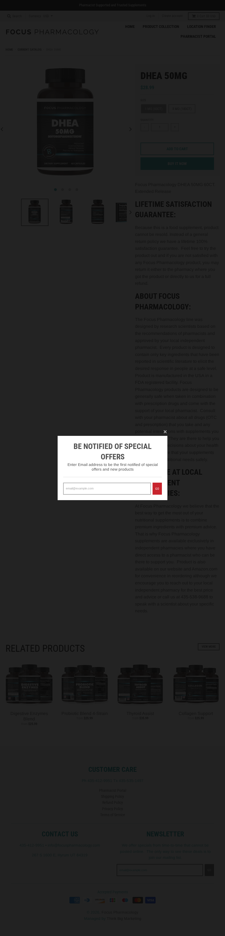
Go (157, 489)
